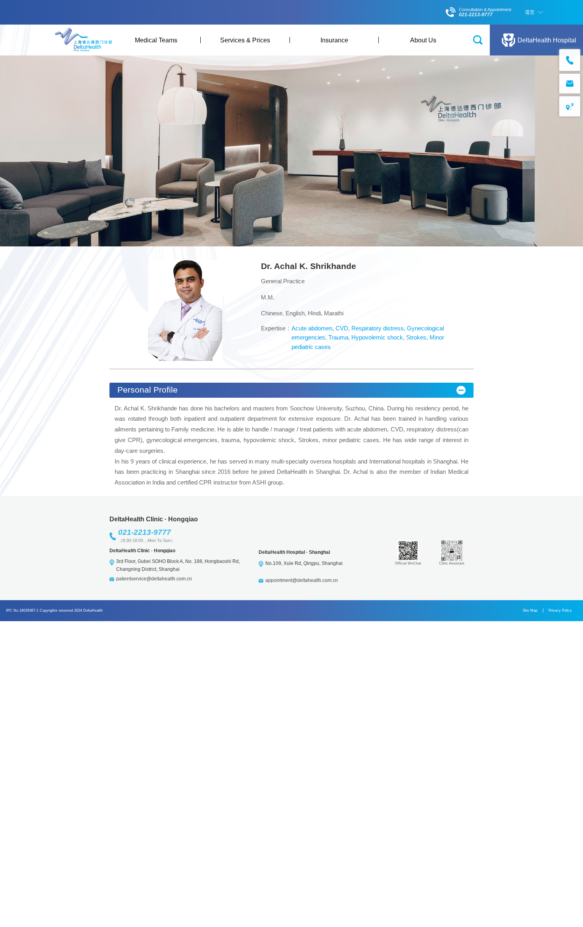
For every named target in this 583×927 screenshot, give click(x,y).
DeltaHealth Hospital (547, 40)
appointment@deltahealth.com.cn (301, 580)
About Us (423, 40)
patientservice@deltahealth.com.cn (154, 579)
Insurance (334, 40)
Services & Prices (245, 40)
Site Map (530, 610)
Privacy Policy (560, 610)
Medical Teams (156, 40)
